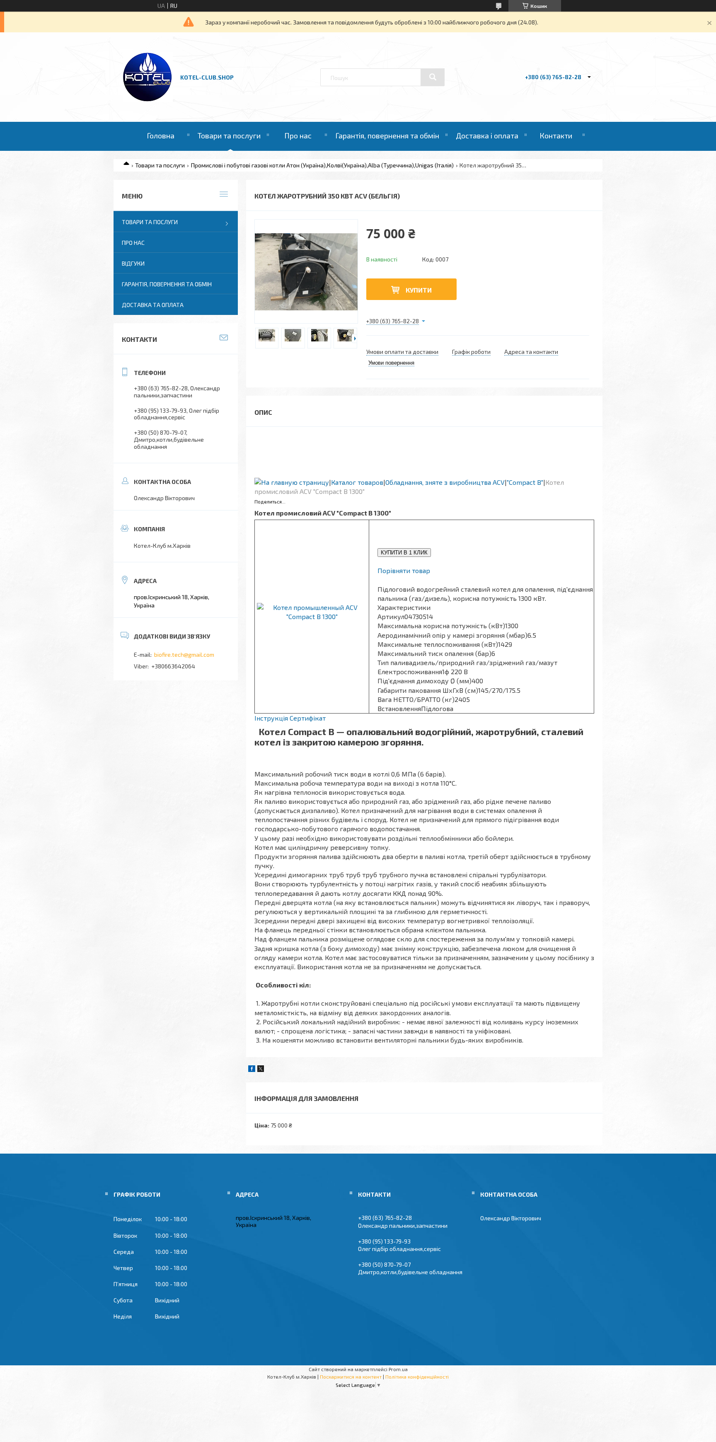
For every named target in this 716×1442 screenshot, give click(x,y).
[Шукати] (433, 77)
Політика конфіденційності (417, 1376)
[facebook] (251, 1069)
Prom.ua (398, 1369)
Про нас (298, 135)
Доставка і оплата (487, 135)
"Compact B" (525, 482)
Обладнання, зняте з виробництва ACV (445, 482)
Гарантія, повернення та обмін (387, 135)
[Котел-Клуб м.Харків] (148, 99)
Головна (160, 135)
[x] (260, 1069)
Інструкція (271, 718)
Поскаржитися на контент (351, 1376)
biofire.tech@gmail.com (184, 654)
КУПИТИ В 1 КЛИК (404, 552)
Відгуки (133, 263)
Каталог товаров (357, 482)
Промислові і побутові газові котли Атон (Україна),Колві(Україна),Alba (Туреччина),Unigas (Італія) (322, 165)
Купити (419, 290)
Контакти (555, 135)
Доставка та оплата (153, 304)
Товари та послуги (229, 135)
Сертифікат (308, 718)
